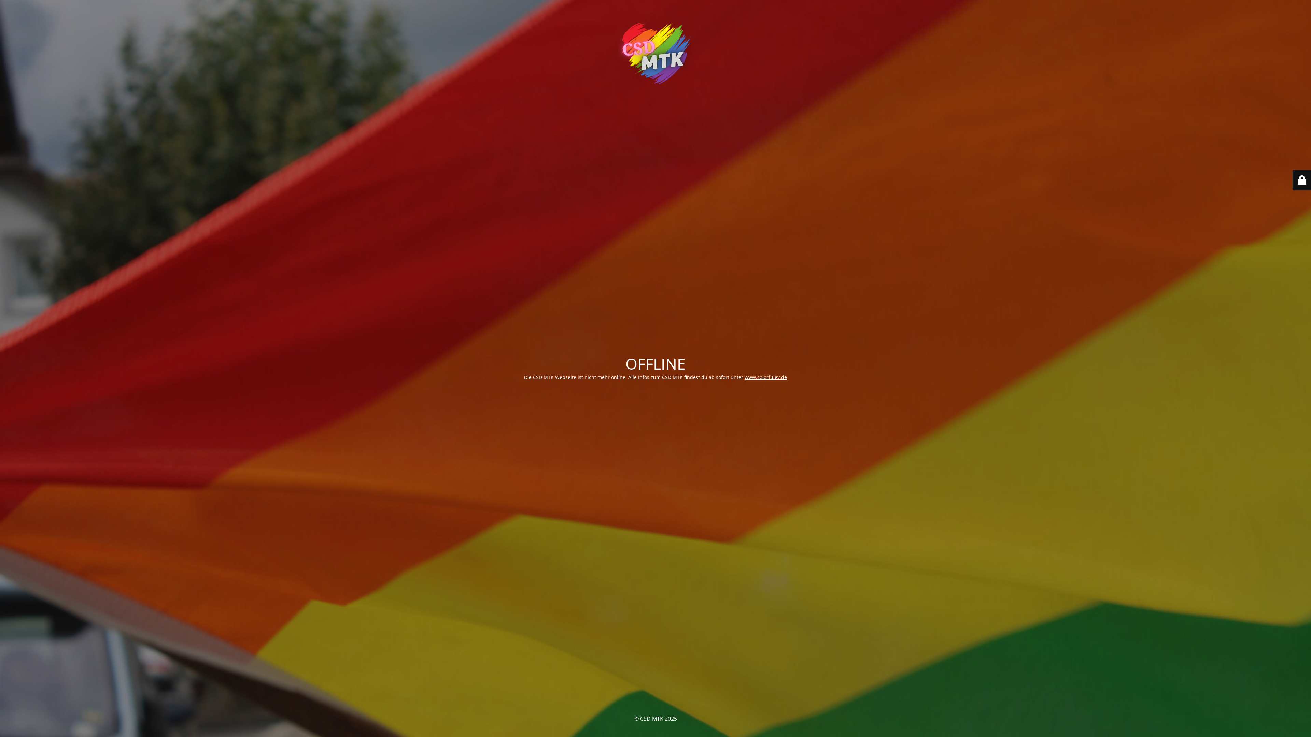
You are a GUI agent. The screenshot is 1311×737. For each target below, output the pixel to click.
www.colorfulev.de (766, 377)
